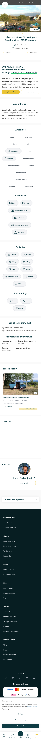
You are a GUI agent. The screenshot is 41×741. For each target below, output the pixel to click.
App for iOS (7, 523)
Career (6, 626)
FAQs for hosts (8, 570)
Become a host (9, 574)
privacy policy (32, 706)
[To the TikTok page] (20, 677)
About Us (6, 611)
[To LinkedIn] (27, 677)
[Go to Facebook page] (6, 677)
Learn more (30, 92)
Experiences (8, 598)
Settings (20, 714)
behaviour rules (9, 546)
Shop (5, 645)
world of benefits (9, 655)
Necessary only (20, 720)
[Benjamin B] (24, 469)
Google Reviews (9, 616)
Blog (5, 650)
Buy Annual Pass (10, 92)
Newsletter (7, 659)
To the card (7, 551)
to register (7, 556)
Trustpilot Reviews (10, 621)
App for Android (9, 527)
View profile (24, 483)
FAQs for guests (9, 541)
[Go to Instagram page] (13, 677)
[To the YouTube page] (34, 677)
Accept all (20, 726)
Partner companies (10, 631)
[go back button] (5, 5)
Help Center (8, 588)
